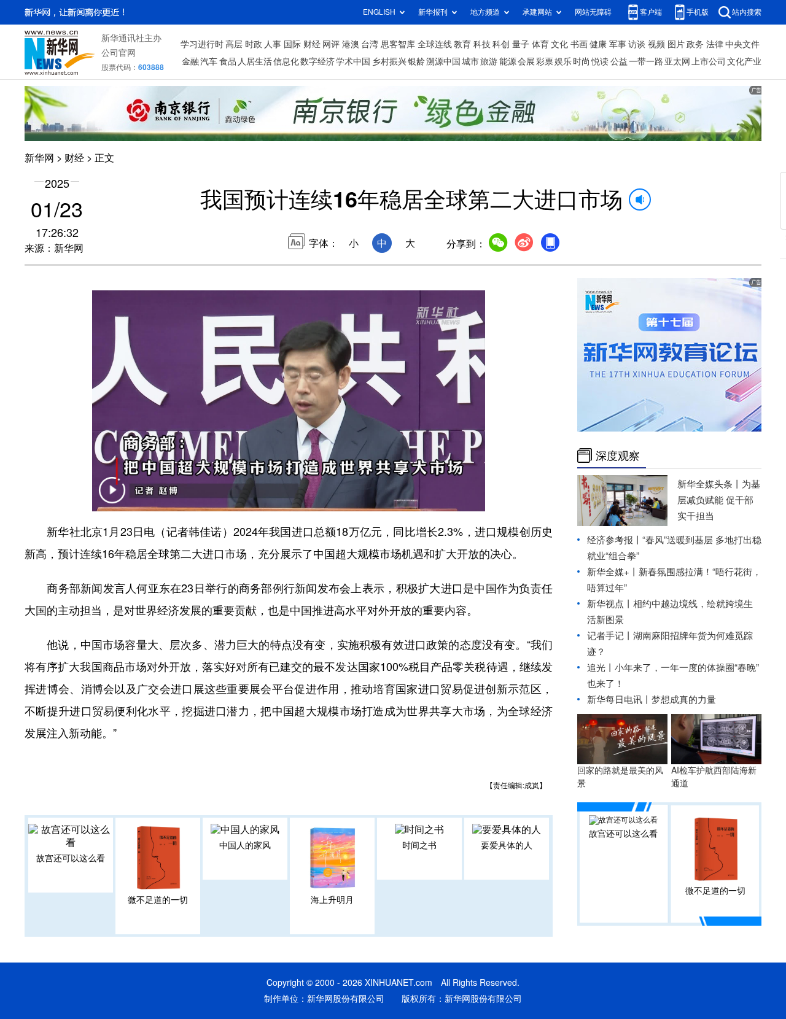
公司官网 (118, 52)
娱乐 (563, 61)
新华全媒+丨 (613, 571)
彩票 (544, 61)
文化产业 (744, 61)
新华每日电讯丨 (619, 699)
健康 (598, 44)
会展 (526, 61)
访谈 (636, 44)
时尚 (581, 61)
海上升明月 (332, 900)
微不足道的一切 (158, 900)
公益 (619, 61)
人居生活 (255, 61)
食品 (227, 61)
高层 (234, 44)
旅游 (488, 61)
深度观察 (618, 455)
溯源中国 (443, 61)
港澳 (350, 44)
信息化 (286, 61)
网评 (331, 44)
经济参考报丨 (614, 539)
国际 (292, 44)
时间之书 (419, 845)
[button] (111, 498)
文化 (559, 44)
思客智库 (398, 44)
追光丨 (601, 667)
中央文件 (742, 44)
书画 (579, 44)
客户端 (651, 12)
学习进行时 (202, 44)
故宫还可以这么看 (70, 858)
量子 (520, 44)
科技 (482, 44)
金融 (190, 61)
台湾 (369, 44)
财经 (312, 44)
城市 (470, 61)
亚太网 (677, 61)
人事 (272, 44)
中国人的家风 (245, 845)
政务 (695, 44)
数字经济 (317, 61)
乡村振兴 (389, 61)
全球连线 (435, 44)
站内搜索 (746, 12)
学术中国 (353, 61)
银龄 (416, 61)
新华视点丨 (610, 603)
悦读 (600, 61)
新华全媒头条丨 (709, 484)
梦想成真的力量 (684, 699)
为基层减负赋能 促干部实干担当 (718, 500)
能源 (507, 61)
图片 (676, 44)
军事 (617, 44)
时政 (253, 44)
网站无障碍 (593, 12)
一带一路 (646, 61)
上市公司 (708, 61)
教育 (462, 44)
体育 (540, 44)
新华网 (39, 158)
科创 (501, 44)
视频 (656, 44)
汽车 (208, 61)
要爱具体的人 (506, 845)
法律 (714, 44)
